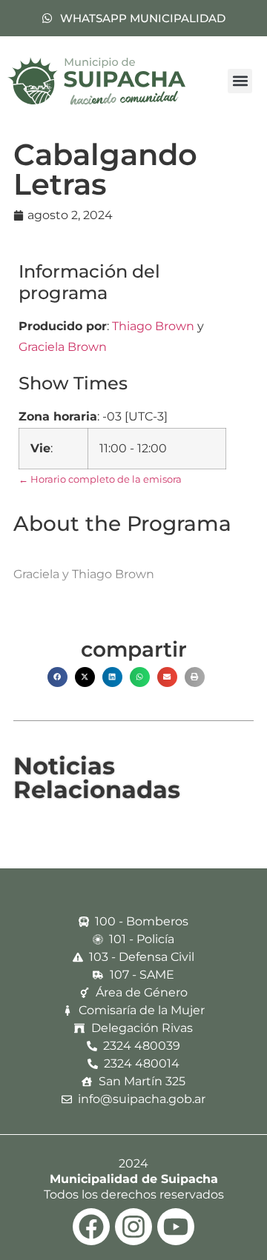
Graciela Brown (63, 347)
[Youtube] (175, 1226)
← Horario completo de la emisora (100, 479)
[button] (240, 81)
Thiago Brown (153, 326)
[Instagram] (133, 1226)
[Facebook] (91, 1226)
